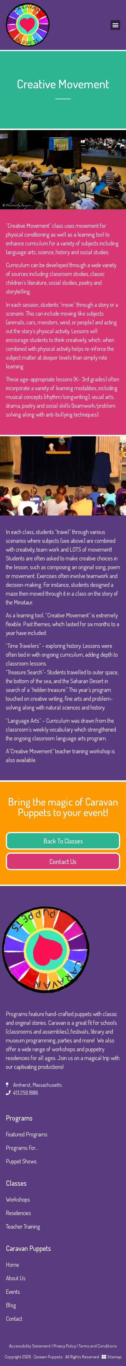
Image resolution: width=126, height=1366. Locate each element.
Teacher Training (23, 1226)
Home (12, 1264)
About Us (15, 1278)
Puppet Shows (21, 1161)
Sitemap (114, 1357)
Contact (14, 1318)
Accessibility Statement (30, 1346)
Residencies (18, 1213)
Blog (11, 1305)
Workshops (18, 1199)
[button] (115, 25)
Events (13, 1291)
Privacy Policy (64, 1346)
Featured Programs (26, 1134)
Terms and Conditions (98, 1346)
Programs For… (22, 1147)
